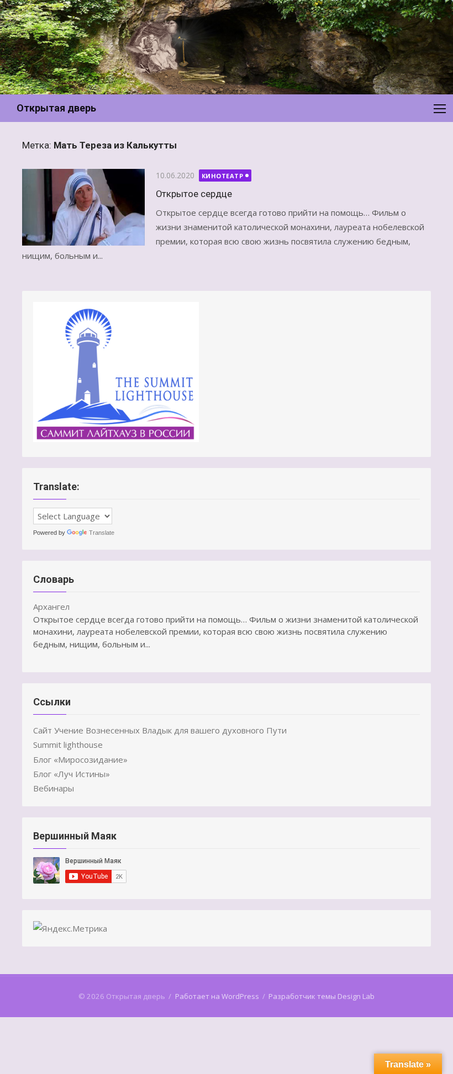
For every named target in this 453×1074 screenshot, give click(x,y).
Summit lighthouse (68, 744)
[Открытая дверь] (226, 47)
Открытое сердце (194, 193)
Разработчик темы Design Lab (321, 996)
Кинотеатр (223, 176)
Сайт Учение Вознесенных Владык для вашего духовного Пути (160, 730)
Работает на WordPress (217, 996)
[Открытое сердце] (83, 207)
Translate (101, 532)
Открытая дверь (56, 108)
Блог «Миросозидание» (80, 759)
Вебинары (53, 788)
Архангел (51, 606)
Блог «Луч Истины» (71, 773)
